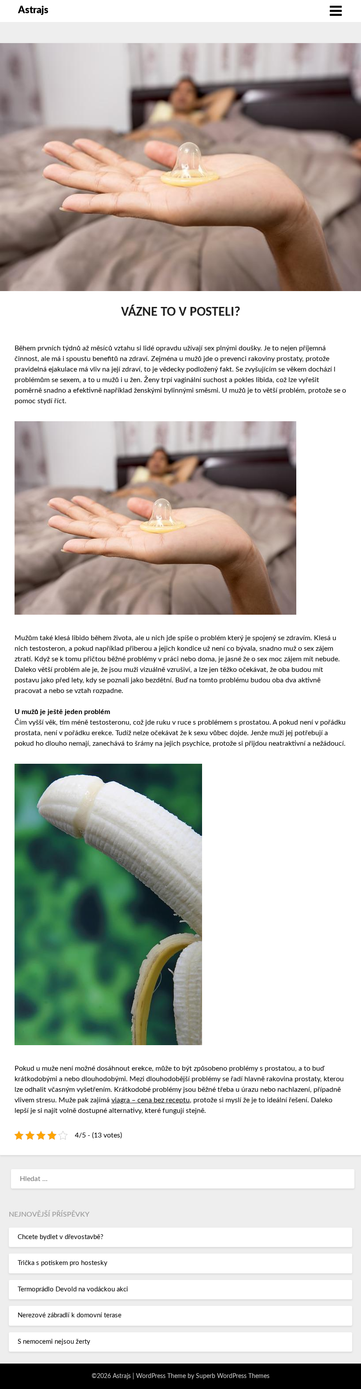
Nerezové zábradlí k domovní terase (70, 1315)
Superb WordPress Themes (232, 1376)
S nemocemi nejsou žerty (54, 1341)
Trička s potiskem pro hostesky (62, 1263)
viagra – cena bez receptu (150, 1100)
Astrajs (33, 10)
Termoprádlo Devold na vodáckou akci (73, 1289)
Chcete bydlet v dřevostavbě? (60, 1237)
